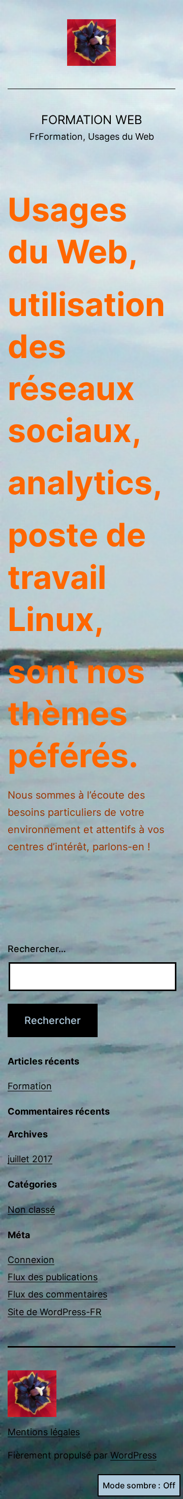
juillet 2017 (30, 1159)
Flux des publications (53, 1277)
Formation (30, 1086)
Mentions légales (44, 1432)
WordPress (133, 1455)
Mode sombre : (132, 1485)
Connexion (31, 1259)
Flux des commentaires (57, 1294)
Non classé (31, 1209)
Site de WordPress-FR (55, 1312)
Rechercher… (37, 948)
